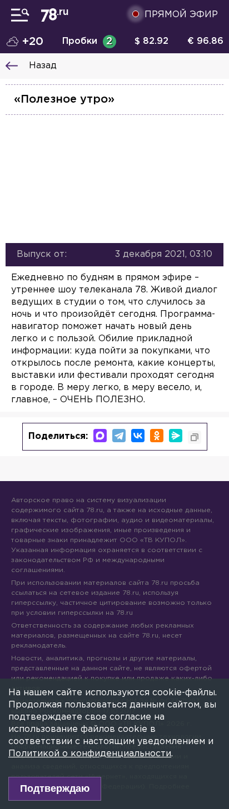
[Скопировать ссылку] (194, 437)
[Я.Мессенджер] (175, 435)
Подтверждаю (54, 788)
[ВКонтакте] (138, 435)
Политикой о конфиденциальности (89, 754)
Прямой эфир (181, 15)
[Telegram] (119, 435)
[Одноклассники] (156, 435)
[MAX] (100, 435)
